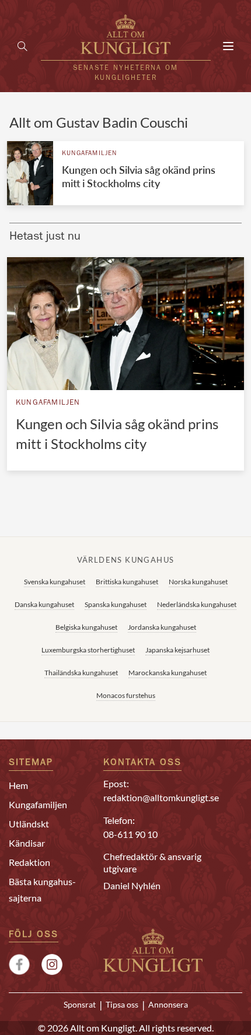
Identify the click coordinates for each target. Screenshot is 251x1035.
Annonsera (168, 1005)
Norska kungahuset (198, 581)
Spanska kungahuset (116, 604)
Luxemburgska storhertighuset (88, 649)
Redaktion (29, 862)
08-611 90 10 (130, 834)
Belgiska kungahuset (86, 627)
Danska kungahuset (44, 604)
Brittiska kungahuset (127, 581)
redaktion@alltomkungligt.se (161, 797)
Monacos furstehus (125, 695)
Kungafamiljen (89, 153)
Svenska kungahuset (54, 581)
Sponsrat (80, 1005)
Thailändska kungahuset (81, 672)
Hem (18, 785)
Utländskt (29, 823)
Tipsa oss (122, 1005)
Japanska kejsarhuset (177, 649)
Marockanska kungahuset (167, 672)
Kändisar (27, 842)
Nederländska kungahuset (196, 604)
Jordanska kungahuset (162, 627)
